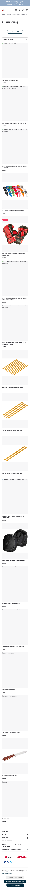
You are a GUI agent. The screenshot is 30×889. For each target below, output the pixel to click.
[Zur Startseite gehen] (3, 10)
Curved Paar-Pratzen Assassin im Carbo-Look (13, 516)
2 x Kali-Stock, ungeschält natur (12, 473)
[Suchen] (19, 10)
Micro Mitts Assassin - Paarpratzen (13, 560)
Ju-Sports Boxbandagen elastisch (13, 210)
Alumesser (5, 819)
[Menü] (16, 10)
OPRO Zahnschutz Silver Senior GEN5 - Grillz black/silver (14, 343)
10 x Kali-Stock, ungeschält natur (12, 387)
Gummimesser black (8, 689)
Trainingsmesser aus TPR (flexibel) (13, 646)
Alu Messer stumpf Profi (9, 775)
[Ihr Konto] (23, 10)
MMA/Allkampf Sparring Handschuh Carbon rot (13, 254)
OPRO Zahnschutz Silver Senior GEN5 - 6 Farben (14, 167)
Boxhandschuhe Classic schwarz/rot (14, 123)
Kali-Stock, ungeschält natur (11, 732)
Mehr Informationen (7, 873)
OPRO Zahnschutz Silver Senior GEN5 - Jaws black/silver (14, 298)
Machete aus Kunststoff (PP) (11, 603)
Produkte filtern (16, 31)
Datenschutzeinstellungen (15, 877)
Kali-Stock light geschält (10, 80)
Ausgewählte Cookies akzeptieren (15, 881)
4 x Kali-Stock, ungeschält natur (12, 430)
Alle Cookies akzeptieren (15, 885)
